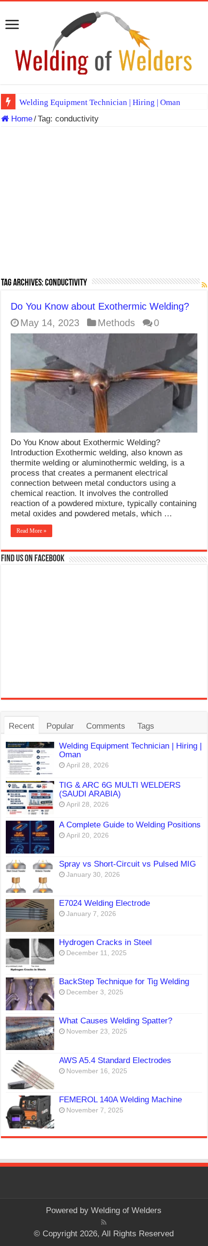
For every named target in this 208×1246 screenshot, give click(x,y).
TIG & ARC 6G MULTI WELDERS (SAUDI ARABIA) (119, 789)
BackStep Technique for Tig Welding (124, 981)
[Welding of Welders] (104, 42)
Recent (21, 726)
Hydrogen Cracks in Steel (105, 942)
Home (20, 118)
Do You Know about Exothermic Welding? (100, 306)
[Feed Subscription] (204, 285)
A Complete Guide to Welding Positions (130, 824)
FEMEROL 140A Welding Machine (120, 1099)
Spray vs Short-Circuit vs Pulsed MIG (127, 864)
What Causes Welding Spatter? (115, 1020)
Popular (60, 726)
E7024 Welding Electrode (104, 903)
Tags (145, 726)
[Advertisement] (104, 205)
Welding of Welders (126, 1210)
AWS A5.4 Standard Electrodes (115, 1060)
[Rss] (103, 1222)
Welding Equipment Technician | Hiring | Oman (99, 102)
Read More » (31, 530)
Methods (116, 322)
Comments (105, 726)
